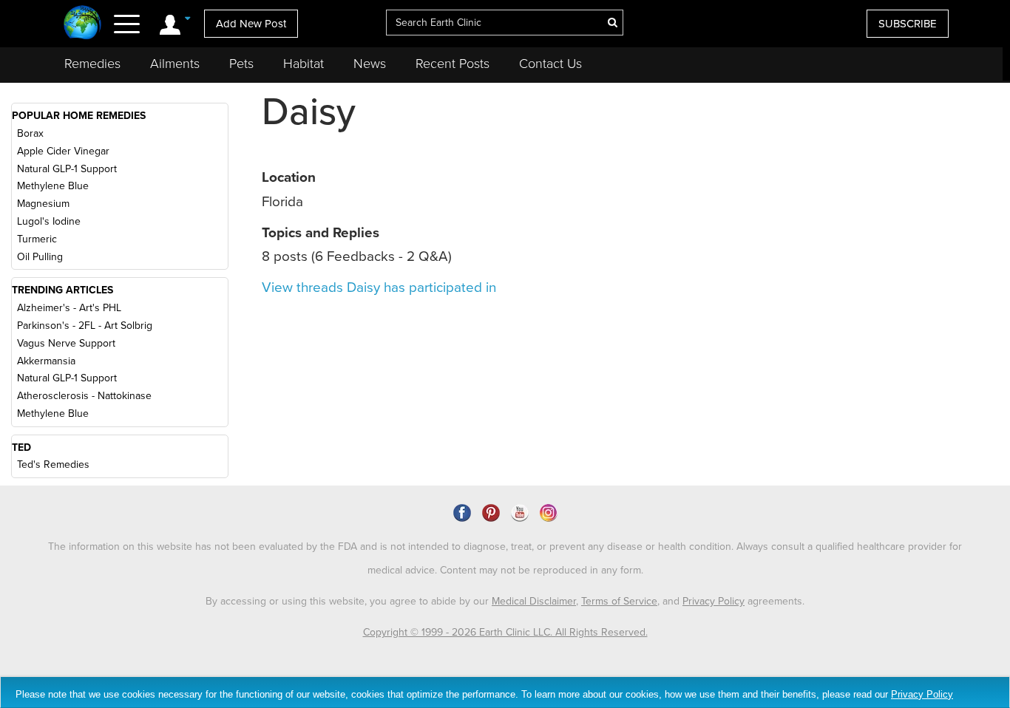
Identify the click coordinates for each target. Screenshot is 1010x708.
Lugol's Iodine (49, 221)
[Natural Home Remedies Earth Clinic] (82, 24)
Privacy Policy (713, 601)
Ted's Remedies (53, 464)
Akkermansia (46, 361)
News (369, 63)
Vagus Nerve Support (66, 343)
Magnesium (43, 203)
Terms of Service (619, 601)
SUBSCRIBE (907, 23)
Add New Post (251, 23)
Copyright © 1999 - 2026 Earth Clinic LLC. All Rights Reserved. (505, 632)
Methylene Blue (53, 186)
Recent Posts (452, 63)
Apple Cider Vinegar (63, 151)
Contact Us (550, 63)
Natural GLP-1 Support (67, 169)
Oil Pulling (40, 257)
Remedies (92, 63)
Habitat (303, 63)
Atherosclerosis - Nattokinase (84, 395)
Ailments (175, 63)
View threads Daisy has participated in (379, 287)
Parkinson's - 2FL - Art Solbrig (84, 325)
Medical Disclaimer (534, 601)
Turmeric (37, 239)
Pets (241, 63)
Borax (30, 133)
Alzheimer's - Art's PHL (69, 308)
